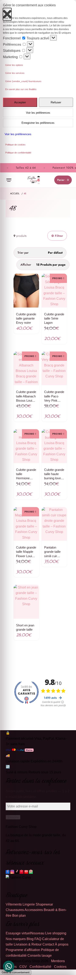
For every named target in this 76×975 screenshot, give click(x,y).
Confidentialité (40, 966)
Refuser (56, 102)
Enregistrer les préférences (38, 122)
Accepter (20, 102)
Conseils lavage (39, 955)
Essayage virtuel (25, 933)
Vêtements (14, 904)
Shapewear (44, 904)
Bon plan (19, 915)
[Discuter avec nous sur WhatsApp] (31, 872)
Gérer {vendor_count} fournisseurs (23, 81)
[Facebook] (8, 872)
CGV (23, 966)
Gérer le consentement (16, 972)
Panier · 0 (63, 180)
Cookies (60, 966)
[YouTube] (26, 872)
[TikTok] (17, 872)
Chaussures (15, 910)
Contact (48, 944)
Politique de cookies (15, 144)
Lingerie (29, 904)
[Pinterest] (21, 872)
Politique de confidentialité (18, 152)
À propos (61, 944)
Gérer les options (14, 65)
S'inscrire (13, 817)
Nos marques (16, 939)
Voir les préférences (38, 112)
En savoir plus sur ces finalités (21, 89)
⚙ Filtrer (57, 236)
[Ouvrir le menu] (9, 180)
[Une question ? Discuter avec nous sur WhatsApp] (8, 966)
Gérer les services (14, 73)
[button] (7, 12)
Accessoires (33, 910)
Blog (30, 939)
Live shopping (55, 933)
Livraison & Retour (28, 944)
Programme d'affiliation (23, 950)
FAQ (37, 939)
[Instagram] (12, 872)
